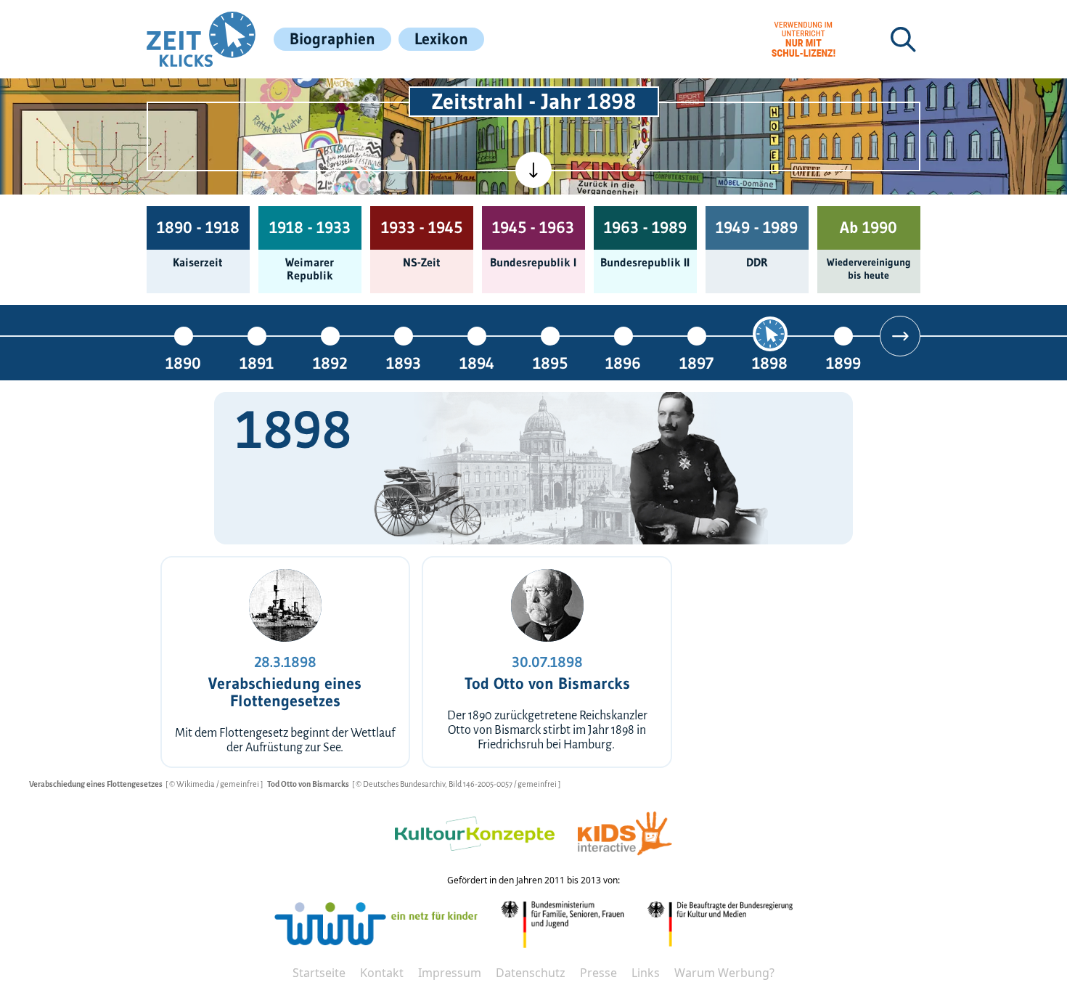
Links (645, 973)
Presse (598, 973)
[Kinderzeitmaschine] (346, 97)
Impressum (449, 973)
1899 (843, 363)
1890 (183, 363)
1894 (476, 363)
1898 (770, 363)
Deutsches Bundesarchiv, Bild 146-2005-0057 (438, 784)
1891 (257, 363)
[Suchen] (903, 39)
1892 (330, 363)
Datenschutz (530, 973)
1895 (550, 363)
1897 (696, 363)
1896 (623, 363)
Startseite (319, 973)
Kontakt (382, 973)
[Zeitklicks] (201, 39)
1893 (403, 363)
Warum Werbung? (724, 973)
